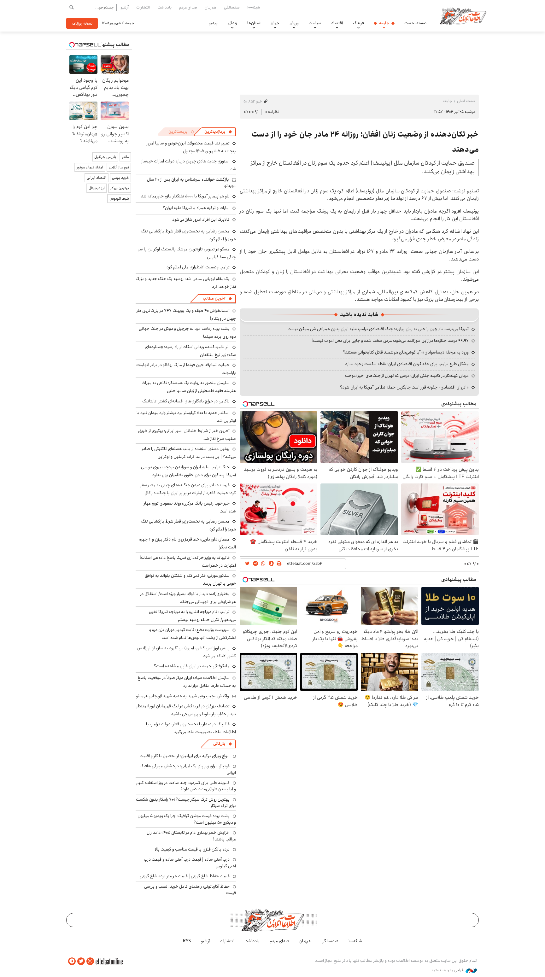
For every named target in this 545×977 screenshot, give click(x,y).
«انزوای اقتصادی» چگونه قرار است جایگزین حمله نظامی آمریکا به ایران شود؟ (404, 387)
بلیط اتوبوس (119, 199)
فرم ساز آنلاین (119, 167)
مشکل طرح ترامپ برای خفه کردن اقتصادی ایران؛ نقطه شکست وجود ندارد (407, 363)
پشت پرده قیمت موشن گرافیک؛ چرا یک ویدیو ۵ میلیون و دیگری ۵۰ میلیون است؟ (187, 819)
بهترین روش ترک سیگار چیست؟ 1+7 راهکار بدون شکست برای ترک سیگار (186, 802)
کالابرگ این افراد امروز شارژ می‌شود (201, 219)
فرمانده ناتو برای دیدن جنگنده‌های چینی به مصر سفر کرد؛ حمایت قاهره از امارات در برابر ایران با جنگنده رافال (188, 489)
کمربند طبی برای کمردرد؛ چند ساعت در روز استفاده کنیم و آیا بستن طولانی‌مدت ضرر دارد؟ (186, 786)
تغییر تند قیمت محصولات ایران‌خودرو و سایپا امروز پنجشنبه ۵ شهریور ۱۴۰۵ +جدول (191, 147)
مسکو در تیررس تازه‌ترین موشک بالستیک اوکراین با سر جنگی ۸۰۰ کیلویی (187, 253)
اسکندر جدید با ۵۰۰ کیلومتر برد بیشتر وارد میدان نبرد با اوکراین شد (186, 416)
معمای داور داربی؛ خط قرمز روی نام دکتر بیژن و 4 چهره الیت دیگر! (187, 543)
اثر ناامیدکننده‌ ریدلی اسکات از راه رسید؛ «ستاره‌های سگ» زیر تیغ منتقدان (190, 350)
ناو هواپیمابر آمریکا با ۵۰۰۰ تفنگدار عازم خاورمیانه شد (185, 196)
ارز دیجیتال (97, 188)
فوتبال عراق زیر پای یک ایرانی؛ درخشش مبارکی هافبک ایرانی (188, 769)
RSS (187, 941)
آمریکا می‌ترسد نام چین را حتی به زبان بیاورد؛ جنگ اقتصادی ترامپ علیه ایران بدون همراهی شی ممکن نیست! (377, 328)
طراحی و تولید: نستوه (449, 970)
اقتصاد (337, 23)
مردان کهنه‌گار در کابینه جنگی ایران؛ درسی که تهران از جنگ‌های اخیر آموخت (407, 375)
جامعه (384, 23)
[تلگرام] (72, 961)
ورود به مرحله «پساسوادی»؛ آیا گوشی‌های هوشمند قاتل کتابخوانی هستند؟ (406, 352)
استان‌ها (254, 23)
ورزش (294, 23)
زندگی (232, 23)
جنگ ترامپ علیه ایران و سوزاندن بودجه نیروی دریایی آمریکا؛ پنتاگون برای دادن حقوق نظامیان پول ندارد (188, 471)
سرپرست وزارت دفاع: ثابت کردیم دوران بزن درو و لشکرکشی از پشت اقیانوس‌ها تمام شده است (192, 633)
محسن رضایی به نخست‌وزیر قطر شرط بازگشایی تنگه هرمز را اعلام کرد (188, 235)
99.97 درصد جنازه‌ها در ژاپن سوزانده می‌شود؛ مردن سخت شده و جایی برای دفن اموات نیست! (390, 340)
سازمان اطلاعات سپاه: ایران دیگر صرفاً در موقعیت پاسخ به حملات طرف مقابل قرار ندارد (187, 681)
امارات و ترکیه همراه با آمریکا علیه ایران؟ (196, 207)
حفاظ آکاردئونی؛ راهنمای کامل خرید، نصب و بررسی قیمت (190, 889)
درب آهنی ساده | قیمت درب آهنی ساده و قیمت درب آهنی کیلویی (190, 862)
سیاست (315, 23)
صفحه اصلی (466, 101)
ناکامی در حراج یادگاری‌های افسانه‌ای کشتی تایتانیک (186, 401)
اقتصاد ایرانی (96, 178)
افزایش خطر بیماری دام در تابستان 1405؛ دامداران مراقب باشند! (191, 835)
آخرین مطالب (214, 298)
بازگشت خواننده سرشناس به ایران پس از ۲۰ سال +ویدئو (191, 182)
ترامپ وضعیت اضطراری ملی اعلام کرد (198, 267)
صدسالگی (232, 7)
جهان (275, 23)
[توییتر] (81, 961)
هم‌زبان (210, 7)
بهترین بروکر (119, 188)
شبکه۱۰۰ (253, 7)
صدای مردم (188, 7)
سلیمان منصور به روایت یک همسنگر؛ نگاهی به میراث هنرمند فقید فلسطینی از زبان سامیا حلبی (189, 386)
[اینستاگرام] (90, 961)
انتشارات (143, 7)
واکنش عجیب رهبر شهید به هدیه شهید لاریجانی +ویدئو (182, 696)
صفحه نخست (415, 23)
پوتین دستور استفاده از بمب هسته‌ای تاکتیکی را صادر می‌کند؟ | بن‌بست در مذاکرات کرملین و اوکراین (189, 452)
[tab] (218, 131)
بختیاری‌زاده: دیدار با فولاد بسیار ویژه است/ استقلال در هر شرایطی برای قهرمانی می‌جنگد (188, 597)
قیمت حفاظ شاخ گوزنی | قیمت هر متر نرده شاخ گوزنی (185, 876)
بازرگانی (219, 744)
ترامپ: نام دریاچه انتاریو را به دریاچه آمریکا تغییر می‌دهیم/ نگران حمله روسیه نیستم (192, 615)
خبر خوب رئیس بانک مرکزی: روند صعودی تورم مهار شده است (190, 507)
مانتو (125, 157)
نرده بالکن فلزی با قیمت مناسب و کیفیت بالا (192, 849)
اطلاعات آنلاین (463, 16)
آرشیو (124, 7)
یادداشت (164, 7)
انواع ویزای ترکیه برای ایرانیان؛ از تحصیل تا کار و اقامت (185, 755)
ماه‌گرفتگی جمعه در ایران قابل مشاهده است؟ (192, 666)
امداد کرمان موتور (90, 167)
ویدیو (213, 23)
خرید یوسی (120, 178)
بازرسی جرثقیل (105, 157)
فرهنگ (358, 23)
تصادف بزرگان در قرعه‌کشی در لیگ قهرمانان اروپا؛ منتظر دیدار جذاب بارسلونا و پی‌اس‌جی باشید (186, 710)
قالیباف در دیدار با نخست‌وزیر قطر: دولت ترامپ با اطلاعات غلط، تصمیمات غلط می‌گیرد (191, 728)
